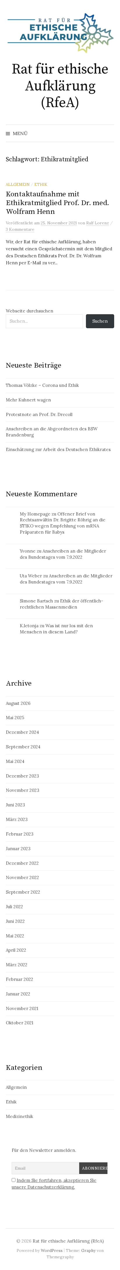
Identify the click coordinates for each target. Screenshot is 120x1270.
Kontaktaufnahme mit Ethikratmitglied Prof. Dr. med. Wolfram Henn (57, 203)
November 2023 (22, 790)
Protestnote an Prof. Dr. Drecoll (39, 414)
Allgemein (17, 184)
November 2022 (22, 877)
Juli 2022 (14, 906)
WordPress (52, 1250)
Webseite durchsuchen (29, 311)
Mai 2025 (15, 717)
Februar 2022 (19, 979)
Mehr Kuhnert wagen (28, 400)
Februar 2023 (19, 834)
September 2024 (23, 747)
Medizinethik (19, 1116)
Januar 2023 (18, 848)
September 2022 (23, 892)
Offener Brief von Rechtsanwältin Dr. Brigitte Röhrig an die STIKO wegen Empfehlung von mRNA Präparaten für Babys (62, 523)
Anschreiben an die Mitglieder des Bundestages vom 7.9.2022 (63, 554)
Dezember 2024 (22, 732)
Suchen (100, 321)
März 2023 (17, 819)
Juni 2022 (15, 921)
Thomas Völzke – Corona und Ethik (42, 385)
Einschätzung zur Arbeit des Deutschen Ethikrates (58, 449)
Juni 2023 (15, 805)
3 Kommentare (20, 229)
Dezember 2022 (22, 863)
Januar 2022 (18, 994)
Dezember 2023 (22, 776)
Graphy (88, 1250)
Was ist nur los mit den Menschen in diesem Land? (56, 629)
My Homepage (35, 514)
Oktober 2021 (19, 1023)
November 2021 (22, 1008)
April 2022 (16, 950)
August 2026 (18, 703)
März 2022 (16, 964)
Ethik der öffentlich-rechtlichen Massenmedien (61, 604)
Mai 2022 (15, 936)
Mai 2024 (15, 761)
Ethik (40, 184)
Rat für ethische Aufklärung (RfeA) (60, 86)
